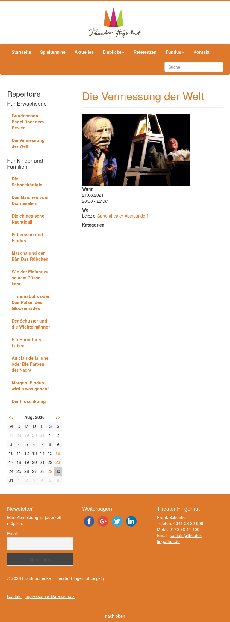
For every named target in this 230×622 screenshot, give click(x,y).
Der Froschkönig (29, 401)
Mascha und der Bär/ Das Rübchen (30, 256)
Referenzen (145, 52)
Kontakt (201, 52)
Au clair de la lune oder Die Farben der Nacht (30, 364)
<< (11, 417)
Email (12, 533)
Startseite (21, 52)
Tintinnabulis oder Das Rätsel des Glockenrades (30, 302)
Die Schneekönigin (27, 182)
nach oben (115, 616)
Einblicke (112, 52)
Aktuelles (84, 52)
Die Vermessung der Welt (28, 143)
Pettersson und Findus (27, 237)
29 (50, 471)
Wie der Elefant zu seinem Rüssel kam (30, 278)
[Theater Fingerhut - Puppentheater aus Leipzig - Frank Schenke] (115, 22)
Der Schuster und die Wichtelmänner (31, 324)
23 (57, 462)
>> (57, 417)
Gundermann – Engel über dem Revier (28, 122)
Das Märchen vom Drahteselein (30, 200)
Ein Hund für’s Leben (26, 342)
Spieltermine (53, 52)
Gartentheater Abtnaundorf (122, 216)
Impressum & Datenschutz (50, 596)
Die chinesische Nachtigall (28, 219)
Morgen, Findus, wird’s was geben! (30, 386)
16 (57, 453)
